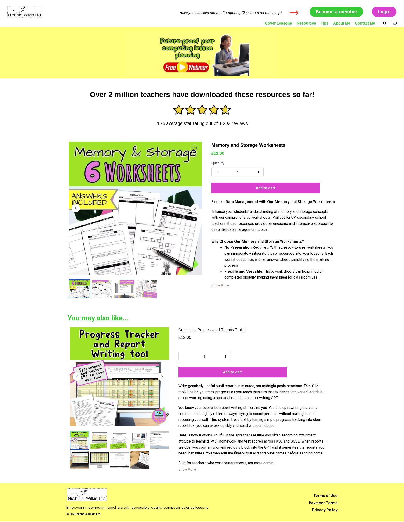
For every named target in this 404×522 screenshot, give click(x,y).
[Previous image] (76, 208)
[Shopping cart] (394, 23)
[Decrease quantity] (217, 172)
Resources (306, 23)
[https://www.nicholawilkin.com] (146, 494)
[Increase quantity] (258, 172)
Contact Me (365, 23)
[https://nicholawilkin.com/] (56, 12)
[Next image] (195, 208)
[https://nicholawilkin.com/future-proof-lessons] (202, 54)
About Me (341, 23)
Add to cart (265, 188)
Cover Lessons (278, 23)
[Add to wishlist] (194, 148)
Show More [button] (220, 285)
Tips (324, 23)
